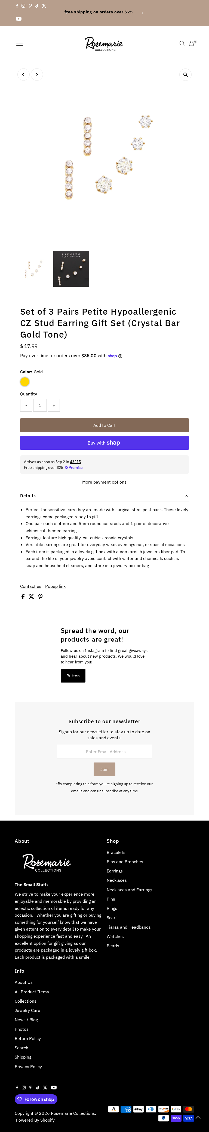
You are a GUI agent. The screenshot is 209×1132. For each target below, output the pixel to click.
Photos (22, 1029)
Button (73, 675)
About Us (24, 982)
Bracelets (116, 852)
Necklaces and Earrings (129, 889)
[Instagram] (23, 6)
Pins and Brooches (125, 861)
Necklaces (117, 880)
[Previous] (67, 13)
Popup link (55, 586)
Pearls (113, 945)
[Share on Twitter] (32, 597)
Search (21, 1047)
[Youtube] (19, 19)
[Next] (142, 13)
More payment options (104, 482)
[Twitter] (44, 6)
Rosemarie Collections (73, 1113)
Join (104, 769)
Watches (115, 936)
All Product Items (32, 991)
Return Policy (28, 1038)
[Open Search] (182, 43)
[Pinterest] (30, 6)
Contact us (30, 586)
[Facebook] (17, 6)
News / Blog (26, 1019)
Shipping (23, 1057)
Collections (25, 1001)
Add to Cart (104, 425)
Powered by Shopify (35, 1120)
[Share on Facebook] (23, 597)
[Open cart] (191, 43)
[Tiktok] (37, 6)
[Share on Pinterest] (40, 597)
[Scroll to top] (198, 1117)
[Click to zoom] (185, 74)
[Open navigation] (19, 43)
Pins (111, 899)
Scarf (112, 917)
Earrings (115, 871)
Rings (112, 908)
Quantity (28, 394)
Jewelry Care (27, 1010)
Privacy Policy (28, 1066)
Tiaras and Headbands (129, 927)
